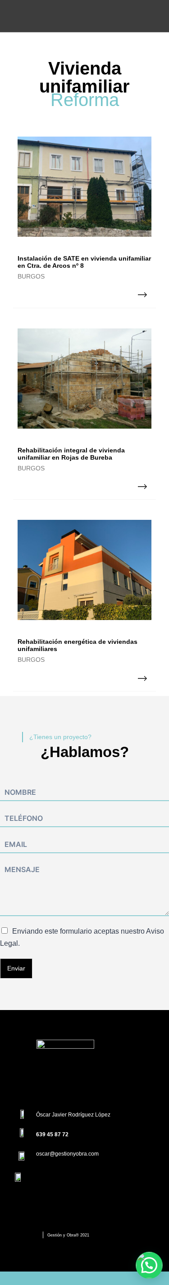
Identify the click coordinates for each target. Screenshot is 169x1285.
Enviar (16, 968)
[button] (149, 1265)
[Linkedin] (89, 1080)
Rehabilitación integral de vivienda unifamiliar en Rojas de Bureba (71, 454)
